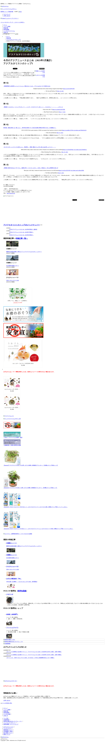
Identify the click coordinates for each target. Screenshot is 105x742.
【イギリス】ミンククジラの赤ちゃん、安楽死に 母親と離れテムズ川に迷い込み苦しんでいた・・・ (29, 147)
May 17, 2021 (62, 112)
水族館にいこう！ (11, 543)
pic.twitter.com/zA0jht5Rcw (80, 149)
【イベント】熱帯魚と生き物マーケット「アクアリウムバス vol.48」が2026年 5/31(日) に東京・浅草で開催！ (34, 654)
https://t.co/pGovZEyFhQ (64, 170)
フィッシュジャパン (12, 627)
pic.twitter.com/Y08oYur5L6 (79, 130)
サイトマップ (6, 14)
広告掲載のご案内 (8, 731)
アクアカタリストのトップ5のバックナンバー (21, 225)
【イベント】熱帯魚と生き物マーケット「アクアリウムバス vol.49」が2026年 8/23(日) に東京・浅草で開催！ (34, 651)
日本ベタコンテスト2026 (12, 280)
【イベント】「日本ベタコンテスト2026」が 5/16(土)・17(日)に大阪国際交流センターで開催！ (30, 657)
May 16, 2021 (60, 132)
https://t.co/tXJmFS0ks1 (68, 149)
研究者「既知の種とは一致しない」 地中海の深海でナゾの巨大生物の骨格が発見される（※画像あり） (29, 127)
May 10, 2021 (65, 152)
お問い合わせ (6, 15)
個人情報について (8, 733)
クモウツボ (9, 594)
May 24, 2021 (60, 91)
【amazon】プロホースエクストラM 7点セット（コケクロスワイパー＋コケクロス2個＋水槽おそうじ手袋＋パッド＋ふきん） (35, 507)
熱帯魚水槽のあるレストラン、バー (12, 721)
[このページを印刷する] (39, 76)
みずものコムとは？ (8, 727)
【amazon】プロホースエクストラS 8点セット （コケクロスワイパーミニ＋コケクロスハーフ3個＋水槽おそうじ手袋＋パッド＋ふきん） (38, 528)
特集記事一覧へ (22, 238)
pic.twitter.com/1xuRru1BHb (77, 170)
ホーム (5, 25)
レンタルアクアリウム (9, 31)
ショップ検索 (6, 26)
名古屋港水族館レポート (12, 265)
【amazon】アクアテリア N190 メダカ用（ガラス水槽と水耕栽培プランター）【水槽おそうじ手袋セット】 (30, 465)
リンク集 (5, 718)
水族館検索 (6, 719)
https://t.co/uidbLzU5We (67, 130)
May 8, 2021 (61, 172)
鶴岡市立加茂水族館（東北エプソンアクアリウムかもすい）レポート (24, 251)
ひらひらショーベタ (12, 566)
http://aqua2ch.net (11, 193)
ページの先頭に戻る (7, 703)
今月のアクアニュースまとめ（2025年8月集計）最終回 (23, 229)
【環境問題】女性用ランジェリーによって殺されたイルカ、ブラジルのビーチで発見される (26, 86)
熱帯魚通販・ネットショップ (10, 724)
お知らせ (5, 32)
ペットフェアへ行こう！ (9, 722)
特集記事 (5, 28)
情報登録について (8, 730)
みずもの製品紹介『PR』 (14, 578)
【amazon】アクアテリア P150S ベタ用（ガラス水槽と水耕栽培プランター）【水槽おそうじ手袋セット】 (30, 487)
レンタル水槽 (6, 714)
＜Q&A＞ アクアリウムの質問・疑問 (12, 437)
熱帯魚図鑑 (6, 29)
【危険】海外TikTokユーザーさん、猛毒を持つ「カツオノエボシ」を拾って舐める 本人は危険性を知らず (30, 167)
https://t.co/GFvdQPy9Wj (69, 88)
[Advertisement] (14, 213)
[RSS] (20, 11)
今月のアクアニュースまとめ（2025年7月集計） (21, 232)
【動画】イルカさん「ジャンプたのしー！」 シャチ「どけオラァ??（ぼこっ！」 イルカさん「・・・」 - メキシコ (33, 107)
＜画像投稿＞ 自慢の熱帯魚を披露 (12, 445)
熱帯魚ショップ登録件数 (7, 11)
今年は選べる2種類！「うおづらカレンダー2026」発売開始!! (21, 581)
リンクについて (7, 728)
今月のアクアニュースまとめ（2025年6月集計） (21, 235)
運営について (6, 734)
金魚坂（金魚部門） (12, 614)
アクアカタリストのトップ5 (13, 39)
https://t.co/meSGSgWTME (58, 109)
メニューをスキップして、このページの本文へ (13, 22)
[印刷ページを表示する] (39, 72)
